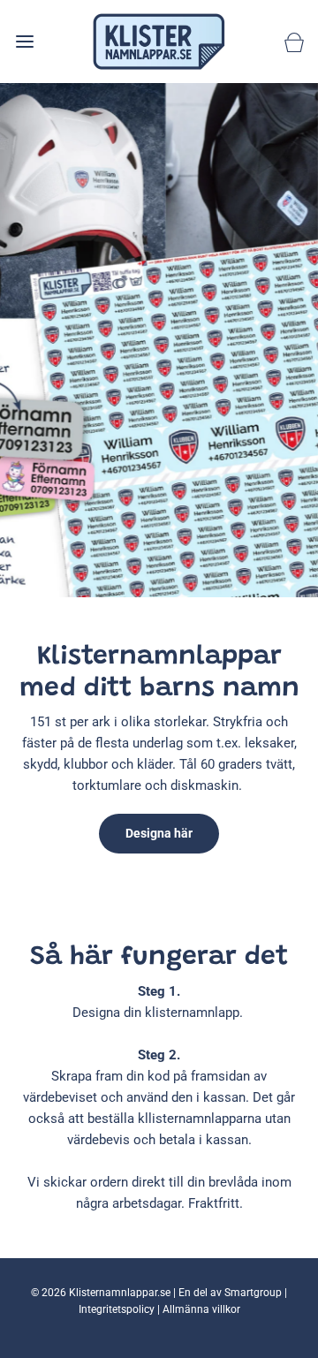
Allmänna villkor (201, 1309)
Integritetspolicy (117, 1309)
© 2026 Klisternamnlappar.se (100, 1292)
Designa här (159, 833)
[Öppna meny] (24, 41)
